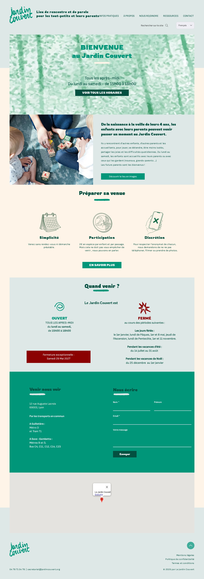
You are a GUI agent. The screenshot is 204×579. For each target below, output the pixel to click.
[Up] (190, 545)
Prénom (158, 402)
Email (116, 416)
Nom (116, 402)
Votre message (120, 429)
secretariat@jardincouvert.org (44, 569)
